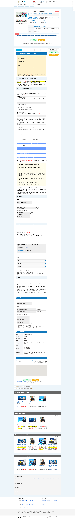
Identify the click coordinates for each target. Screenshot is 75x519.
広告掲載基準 (41, 512)
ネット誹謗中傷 (55, 500)
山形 (32, 500)
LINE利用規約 (24, 381)
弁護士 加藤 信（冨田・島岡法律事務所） (21, 402)
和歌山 (32, 504)
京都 (26, 504)
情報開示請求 (50, 500)
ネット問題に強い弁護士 (21, 6)
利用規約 (18, 381)
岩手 (26, 500)
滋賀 (28, 504)
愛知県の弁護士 (27, 6)
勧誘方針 (38, 512)
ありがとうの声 (38, 4)
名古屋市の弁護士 (32, 6)
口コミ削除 (46, 500)
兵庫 (24, 504)
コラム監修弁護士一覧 (49, 511)
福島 (33, 500)
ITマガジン (27, 511)
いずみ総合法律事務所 (31, 401)
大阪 (22, 504)
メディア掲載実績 (27, 512)
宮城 (28, 500)
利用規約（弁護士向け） (38, 511)
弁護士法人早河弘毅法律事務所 (52, 444)
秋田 (30, 500)
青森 (25, 500)
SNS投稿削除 (43, 500)
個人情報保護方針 (21, 381)
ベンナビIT (15, 6)
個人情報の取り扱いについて (33, 512)
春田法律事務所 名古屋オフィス (42, 401)
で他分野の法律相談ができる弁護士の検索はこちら (23, 386)
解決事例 (25, 4)
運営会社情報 (30, 511)
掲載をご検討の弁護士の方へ (21, 512)
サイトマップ (53, 511)
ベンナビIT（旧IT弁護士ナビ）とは (21, 511)
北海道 (23, 500)
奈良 (29, 504)
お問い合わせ (48, 512)
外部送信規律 (44, 512)
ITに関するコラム (44, 511)
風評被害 (42, 504)
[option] (22, 444)
